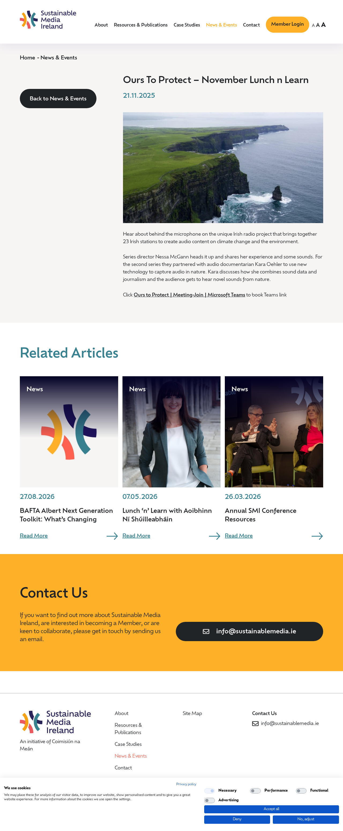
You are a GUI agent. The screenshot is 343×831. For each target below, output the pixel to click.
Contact (251, 25)
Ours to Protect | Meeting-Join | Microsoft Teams (189, 295)
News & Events (221, 25)
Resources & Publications (141, 25)
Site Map (192, 714)
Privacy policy (186, 784)
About (101, 25)
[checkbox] (209, 791)
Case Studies (187, 25)
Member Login (287, 24)
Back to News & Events (58, 99)
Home (27, 58)
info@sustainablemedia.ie (256, 632)
